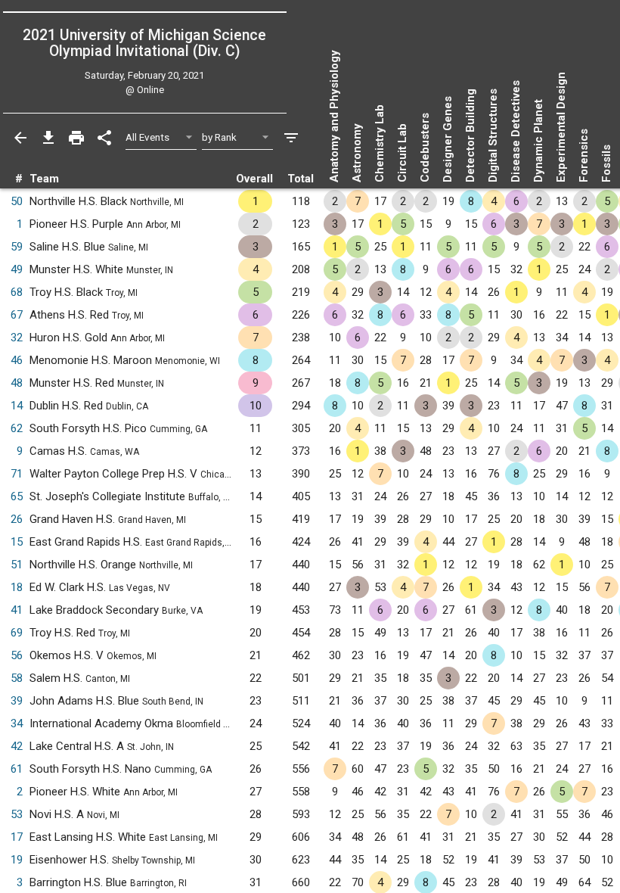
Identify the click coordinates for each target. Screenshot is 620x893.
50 (17, 201)
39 (17, 701)
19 (17, 860)
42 (17, 746)
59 (17, 247)
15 (17, 542)
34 (17, 723)
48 (17, 383)
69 (17, 632)
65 (17, 496)
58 (17, 678)
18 (17, 587)
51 (17, 564)
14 (17, 405)
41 (17, 610)
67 (17, 315)
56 (17, 655)
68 (17, 292)
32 (17, 337)
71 (17, 474)
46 (17, 360)
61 (17, 769)
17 (17, 837)
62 (17, 428)
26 (17, 519)
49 (17, 269)
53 (17, 814)
